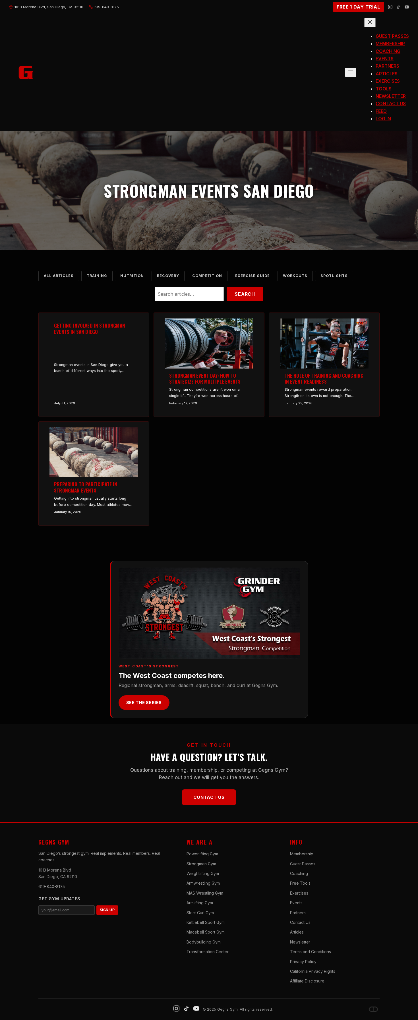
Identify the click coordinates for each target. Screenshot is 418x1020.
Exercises (299, 893)
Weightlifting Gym (203, 873)
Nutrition (132, 276)
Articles (297, 932)
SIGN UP (107, 910)
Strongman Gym (201, 863)
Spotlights (334, 276)
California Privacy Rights (312, 971)
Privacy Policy (303, 961)
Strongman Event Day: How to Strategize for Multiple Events (205, 379)
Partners (298, 912)
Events (296, 902)
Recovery (168, 276)
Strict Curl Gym (200, 912)
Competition (207, 276)
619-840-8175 (51, 886)
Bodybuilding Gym (204, 942)
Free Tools (300, 883)
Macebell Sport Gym (206, 932)
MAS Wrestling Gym (205, 893)
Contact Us (209, 797)
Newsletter (300, 942)
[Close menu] (370, 22)
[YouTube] (407, 7)
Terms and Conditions (310, 951)
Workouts (295, 276)
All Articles (59, 276)
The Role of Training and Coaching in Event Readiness (324, 379)
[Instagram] (390, 7)
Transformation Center (208, 951)
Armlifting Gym (200, 902)
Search (245, 294)
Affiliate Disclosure (307, 980)
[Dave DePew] (373, 1009)
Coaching (299, 873)
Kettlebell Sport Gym (206, 922)
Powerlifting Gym (202, 853)
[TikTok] (398, 7)
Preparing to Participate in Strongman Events (85, 487)
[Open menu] (350, 72)
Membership (301, 853)
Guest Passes (302, 863)
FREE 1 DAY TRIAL (358, 7)
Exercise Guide (252, 276)
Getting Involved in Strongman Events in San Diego (89, 328)
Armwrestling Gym (203, 883)
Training (97, 276)
